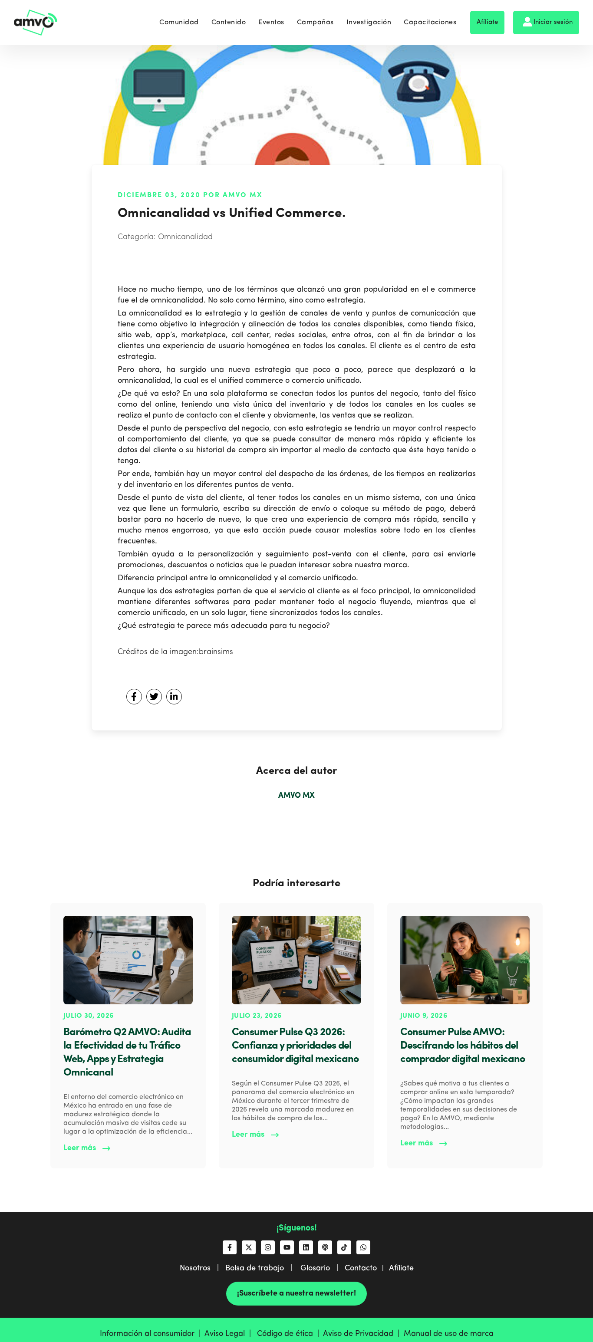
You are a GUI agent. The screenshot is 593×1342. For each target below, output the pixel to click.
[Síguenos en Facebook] (230, 1247)
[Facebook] (134, 696)
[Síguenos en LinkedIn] (306, 1247)
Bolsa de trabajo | (262, 1268)
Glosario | (322, 1268)
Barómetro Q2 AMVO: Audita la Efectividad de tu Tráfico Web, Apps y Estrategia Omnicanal (127, 1052)
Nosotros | (202, 1268)
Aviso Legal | (229, 1334)
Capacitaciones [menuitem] (430, 22)
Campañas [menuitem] (315, 22)
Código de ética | (290, 1334)
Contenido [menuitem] (228, 22)
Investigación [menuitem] (369, 22)
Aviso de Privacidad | (363, 1334)
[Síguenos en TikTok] (344, 1247)
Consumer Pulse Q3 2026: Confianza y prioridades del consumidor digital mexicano (295, 1046)
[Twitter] (154, 696)
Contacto (361, 1268)
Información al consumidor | (152, 1334)
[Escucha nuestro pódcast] (325, 1247)
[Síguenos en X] (249, 1247)
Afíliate (487, 22)
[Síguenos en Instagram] (268, 1247)
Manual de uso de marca (449, 1334)
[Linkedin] (174, 696)
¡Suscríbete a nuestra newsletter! (296, 1293)
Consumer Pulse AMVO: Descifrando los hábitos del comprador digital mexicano (462, 1046)
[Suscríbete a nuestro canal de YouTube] (287, 1247)
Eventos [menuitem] (271, 22)
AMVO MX (296, 795)
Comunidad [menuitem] (179, 22)
